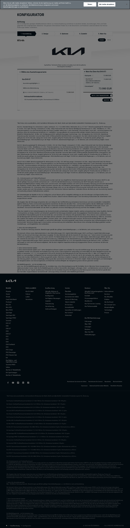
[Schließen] (127, 4)
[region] (65, 4)
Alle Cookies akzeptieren (106, 4)
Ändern (90, 4)
